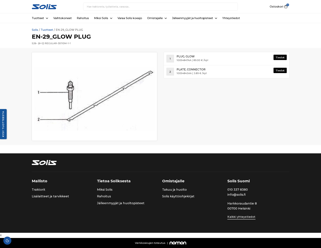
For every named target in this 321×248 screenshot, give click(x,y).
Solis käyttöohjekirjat (178, 196)
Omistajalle (155, 18)
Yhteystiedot (231, 18)
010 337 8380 (237, 189)
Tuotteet (38, 18)
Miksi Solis (101, 18)
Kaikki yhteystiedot (241, 216)
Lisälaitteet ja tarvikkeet (50, 196)
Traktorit (38, 189)
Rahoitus (83, 18)
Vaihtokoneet (62, 18)
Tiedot (280, 57)
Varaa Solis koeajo (130, 18)
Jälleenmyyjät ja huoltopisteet (192, 18)
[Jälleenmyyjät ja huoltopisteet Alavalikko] (216, 18)
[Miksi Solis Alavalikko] (111, 18)
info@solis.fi (236, 194)
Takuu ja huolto (174, 189)
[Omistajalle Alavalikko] (165, 18)
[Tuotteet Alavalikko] (47, 18)
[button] (278, 6)
